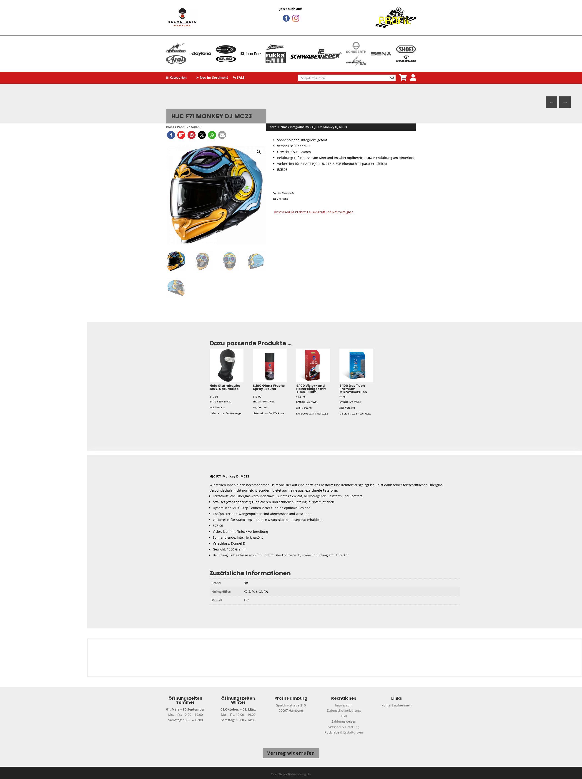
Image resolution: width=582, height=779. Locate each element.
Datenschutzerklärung (344, 710)
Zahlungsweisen (343, 721)
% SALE (239, 78)
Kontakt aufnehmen (396, 705)
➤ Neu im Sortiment (212, 78)
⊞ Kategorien (176, 78)
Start (272, 127)
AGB (344, 716)
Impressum (343, 705)
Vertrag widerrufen (291, 753)
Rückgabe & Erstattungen (343, 732)
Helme (282, 127)
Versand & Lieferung (343, 727)
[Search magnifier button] (392, 78)
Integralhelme (300, 127)
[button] (171, 135)
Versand (283, 198)
